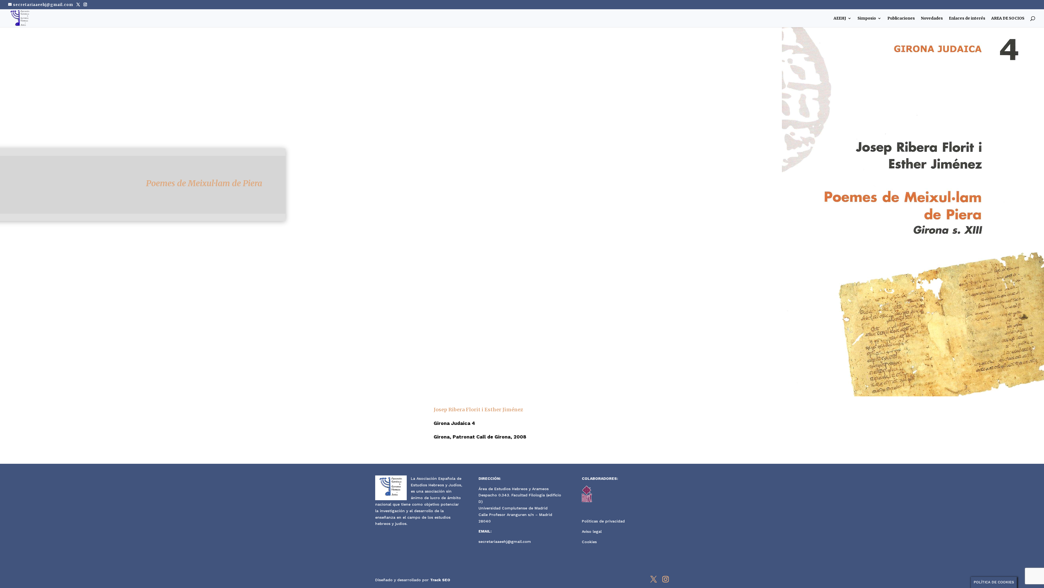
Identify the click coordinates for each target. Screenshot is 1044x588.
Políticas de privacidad (603, 521)
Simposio (866, 18)
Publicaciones (901, 18)
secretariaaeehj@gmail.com (504, 541)
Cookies (589, 542)
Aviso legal (592, 531)
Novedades (932, 18)
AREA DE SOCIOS (1007, 18)
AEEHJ (840, 18)
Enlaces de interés (967, 18)
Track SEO (440, 580)
